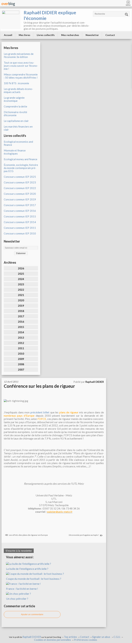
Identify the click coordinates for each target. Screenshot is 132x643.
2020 (21, 300)
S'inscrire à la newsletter (19, 550)
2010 (21, 353)
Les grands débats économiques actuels (18, 90)
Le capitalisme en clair (16, 120)
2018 (21, 310)
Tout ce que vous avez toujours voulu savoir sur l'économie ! (21, 65)
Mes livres (24, 35)
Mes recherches (70, 35)
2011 (21, 348)
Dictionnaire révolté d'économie (15, 114)
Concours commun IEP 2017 (20, 205)
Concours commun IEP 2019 (20, 199)
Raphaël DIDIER (32, 636)
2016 (21, 321)
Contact (110, 35)
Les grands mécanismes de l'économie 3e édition (19, 55)
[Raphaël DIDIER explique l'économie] (10, 19)
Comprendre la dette (15, 106)
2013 (21, 337)
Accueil (8, 35)
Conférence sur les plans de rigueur (39, 386)
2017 (21, 316)
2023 (21, 284)
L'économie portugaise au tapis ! (84, 535)
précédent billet (40, 412)
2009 (21, 358)
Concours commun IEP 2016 (20, 210)
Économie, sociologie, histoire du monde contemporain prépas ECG (21, 168)
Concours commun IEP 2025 (20, 176)
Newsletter (92, 35)
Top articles (70, 636)
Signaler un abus (101, 636)
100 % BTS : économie (16, 83)
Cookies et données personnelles (52, 639)
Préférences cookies (85, 639)
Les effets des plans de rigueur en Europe (28, 535)
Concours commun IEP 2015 (20, 216)
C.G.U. (117, 636)
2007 (21, 369)
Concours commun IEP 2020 (20, 193)
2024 (21, 279)
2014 (21, 332)
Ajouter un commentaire (32, 614)
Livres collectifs (46, 35)
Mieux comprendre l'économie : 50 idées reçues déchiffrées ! (21, 76)
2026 (21, 268)
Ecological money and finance (20, 159)
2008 (21, 364)
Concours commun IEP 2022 (20, 188)
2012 (21, 342)
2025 (21, 273)
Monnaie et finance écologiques (15, 152)
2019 (21, 305)
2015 (21, 326)
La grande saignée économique (14, 99)
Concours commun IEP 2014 (20, 222)
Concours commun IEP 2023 (20, 182)
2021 (21, 294)
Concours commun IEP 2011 (20, 227)
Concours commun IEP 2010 (20, 233)
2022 (21, 289)
